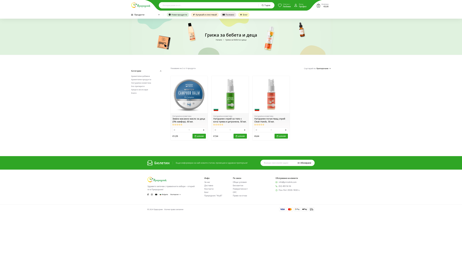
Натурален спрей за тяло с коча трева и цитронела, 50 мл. (229, 120)
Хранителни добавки (140, 76)
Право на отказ (240, 195)
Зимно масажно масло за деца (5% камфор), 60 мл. (188, 120)
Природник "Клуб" (213, 195)
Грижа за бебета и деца (235, 40)
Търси (267, 5)
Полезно (229, 14)
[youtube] (156, 194)
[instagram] (152, 194)
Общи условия (240, 182)
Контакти (209, 189)
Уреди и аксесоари (139, 89)
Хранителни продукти (141, 79)
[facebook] (148, 194)
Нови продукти (179, 14)
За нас (207, 182)
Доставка (208, 185)
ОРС (235, 192)
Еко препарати (137, 86)
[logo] (140, 5)
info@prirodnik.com (287, 182)
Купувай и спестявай (206, 14)
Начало (219, 40)
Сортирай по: (310, 68)
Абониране (305, 163)
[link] (189, 94)
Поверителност (240, 189)
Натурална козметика (141, 83)
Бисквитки (238, 185)
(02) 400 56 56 (285, 186)
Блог (245, 14)
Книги (133, 93)
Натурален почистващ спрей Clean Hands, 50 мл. (269, 120)
